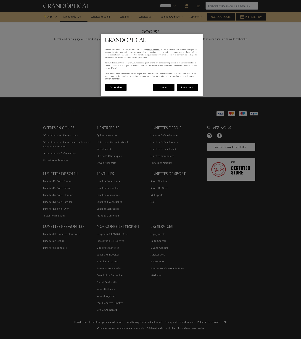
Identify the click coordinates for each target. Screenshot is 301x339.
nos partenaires (153, 49)
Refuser (164, 87)
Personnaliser (116, 87)
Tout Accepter (187, 87)
